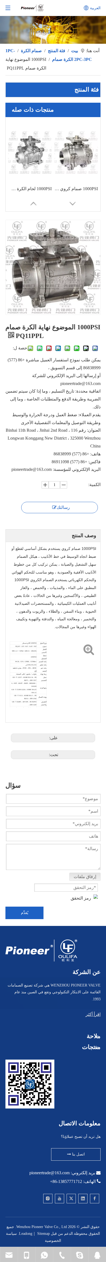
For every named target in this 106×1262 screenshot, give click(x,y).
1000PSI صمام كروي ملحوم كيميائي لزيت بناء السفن (76, 188)
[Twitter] (71, 1198)
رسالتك (63, 507)
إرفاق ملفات (85, 876)
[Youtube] (59, 1198)
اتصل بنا (78, 1154)
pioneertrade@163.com (49, 1172)
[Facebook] (94, 1198)
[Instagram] (47, 1198)
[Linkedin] (83, 1198)
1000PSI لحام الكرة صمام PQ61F (30, 188)
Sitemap (43, 1234)
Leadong (25, 1234)
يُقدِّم (24, 913)
